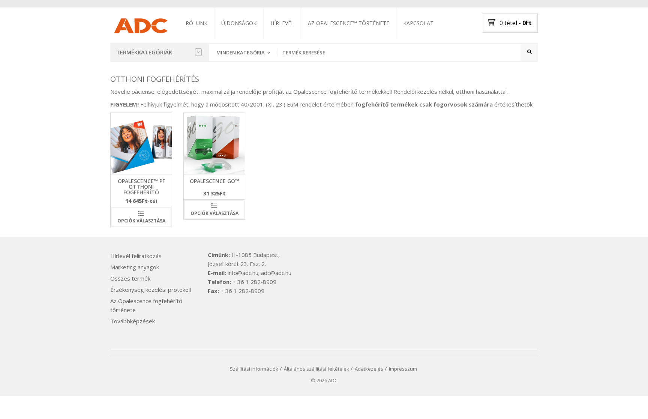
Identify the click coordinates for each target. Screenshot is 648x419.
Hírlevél (282, 23)
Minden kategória (240, 52)
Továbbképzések (132, 321)
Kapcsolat (418, 23)
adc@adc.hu (276, 272)
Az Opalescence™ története (348, 23)
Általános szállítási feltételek (316, 368)
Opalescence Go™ (214, 181)
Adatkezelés (369, 368)
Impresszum (403, 368)
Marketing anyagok (134, 267)
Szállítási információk (254, 368)
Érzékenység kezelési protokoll (150, 289)
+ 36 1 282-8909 (254, 281)
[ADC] (140, 24)
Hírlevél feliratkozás (136, 256)
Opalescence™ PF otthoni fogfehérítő (141, 186)
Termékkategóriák (144, 52)
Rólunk (196, 23)
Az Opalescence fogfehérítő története (146, 305)
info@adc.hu (243, 272)
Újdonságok (238, 23)
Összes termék (130, 278)
